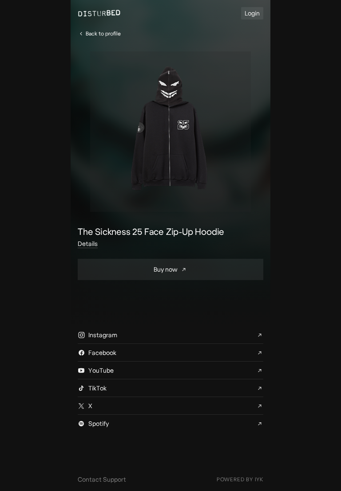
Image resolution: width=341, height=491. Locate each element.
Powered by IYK (240, 479)
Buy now (166, 269)
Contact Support (102, 479)
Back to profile (103, 33)
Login (252, 13)
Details (88, 243)
